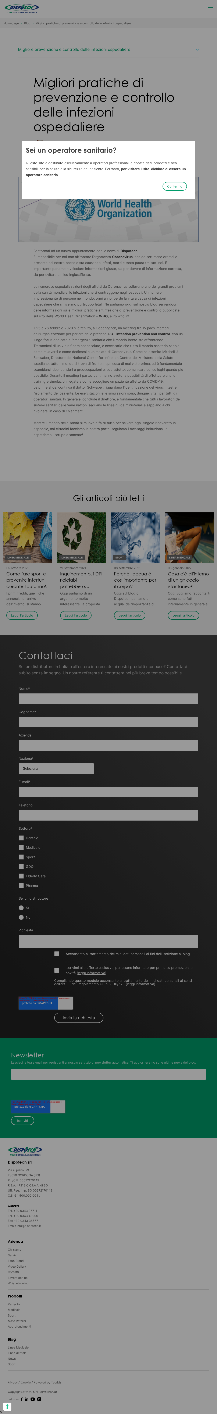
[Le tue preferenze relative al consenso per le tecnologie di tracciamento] (7, 1407)
